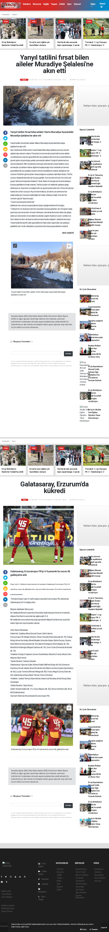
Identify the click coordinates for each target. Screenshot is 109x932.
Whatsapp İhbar (7, 908)
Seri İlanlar (80, 890)
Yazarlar (45, 879)
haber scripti (5, 929)
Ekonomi (37, 4)
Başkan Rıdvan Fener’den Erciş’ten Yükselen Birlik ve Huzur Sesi (94, 351)
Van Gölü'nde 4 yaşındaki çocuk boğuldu (95, 211)
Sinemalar (80, 887)
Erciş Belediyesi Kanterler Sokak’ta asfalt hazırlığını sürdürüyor (95, 197)
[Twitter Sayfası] (7, 877)
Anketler (97, 872)
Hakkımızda (6, 891)
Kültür (62, 4)
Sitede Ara (98, 869)
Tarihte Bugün (81, 884)
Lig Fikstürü (80, 881)
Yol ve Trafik (81, 872)
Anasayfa (6, 14)
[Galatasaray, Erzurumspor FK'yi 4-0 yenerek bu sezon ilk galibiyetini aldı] (42, 724)
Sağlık (46, 4)
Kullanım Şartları (7, 905)
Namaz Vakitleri (82, 875)
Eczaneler (80, 878)
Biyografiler (99, 875)
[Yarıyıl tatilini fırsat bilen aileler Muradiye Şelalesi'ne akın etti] (38, 105)
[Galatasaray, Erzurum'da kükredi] (38, 535)
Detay (84, 929)
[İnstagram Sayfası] (12, 877)
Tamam (94, 929)
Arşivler (44, 884)
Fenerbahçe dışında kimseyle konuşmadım (95, 337)
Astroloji (97, 881)
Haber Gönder (7, 911)
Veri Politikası (6, 897)
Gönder (68, 354)
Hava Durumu (81, 869)
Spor (69, 4)
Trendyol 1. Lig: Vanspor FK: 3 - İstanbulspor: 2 (95, 153)
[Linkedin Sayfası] (21, 877)
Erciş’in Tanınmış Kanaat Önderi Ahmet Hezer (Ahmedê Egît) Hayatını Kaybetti (95, 180)
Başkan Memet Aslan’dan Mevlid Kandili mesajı (95, 222)
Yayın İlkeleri (6, 894)
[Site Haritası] (3, 882)
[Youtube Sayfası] (16, 877)
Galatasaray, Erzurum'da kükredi (93, 298)
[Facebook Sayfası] (2, 877)
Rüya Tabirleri (99, 878)
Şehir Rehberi (81, 892)
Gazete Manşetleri (80, 896)
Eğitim (59, 890)
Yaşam (54, 4)
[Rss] (26, 877)
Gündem (27, 4)
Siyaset (77, 4)
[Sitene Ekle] (7, 882)
